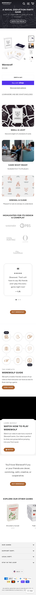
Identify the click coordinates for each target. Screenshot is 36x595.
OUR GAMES (6, 545)
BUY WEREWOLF (18, 312)
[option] (18, 14)
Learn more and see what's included (17, 94)
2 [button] (18, 299)
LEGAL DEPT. (7, 556)
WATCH (10, 449)
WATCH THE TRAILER (18, 21)
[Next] (31, 61)
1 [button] (16, 299)
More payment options (18, 88)
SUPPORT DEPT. (8, 551)
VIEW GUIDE (8, 387)
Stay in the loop (9, 562)
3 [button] (20, 299)
